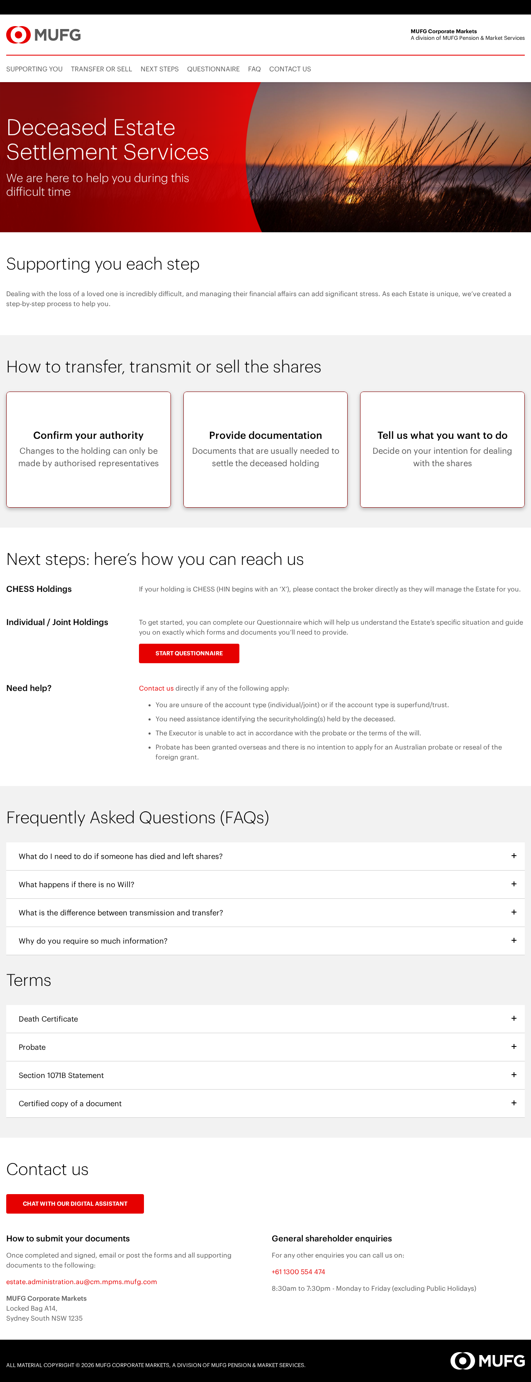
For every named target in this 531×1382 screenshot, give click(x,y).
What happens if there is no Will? (79, 885)
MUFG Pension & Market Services (257, 1365)
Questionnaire (213, 69)
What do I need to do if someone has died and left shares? (123, 856)
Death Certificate (51, 1019)
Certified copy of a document (73, 1104)
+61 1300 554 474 (298, 1272)
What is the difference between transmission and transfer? (124, 913)
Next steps (160, 69)
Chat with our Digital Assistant (78, 1200)
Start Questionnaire (189, 653)
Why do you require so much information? (96, 941)
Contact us (290, 69)
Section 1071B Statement (64, 1075)
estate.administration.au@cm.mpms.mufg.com (81, 1281)
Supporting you (34, 69)
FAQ (254, 69)
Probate (35, 1047)
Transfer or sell (101, 69)
